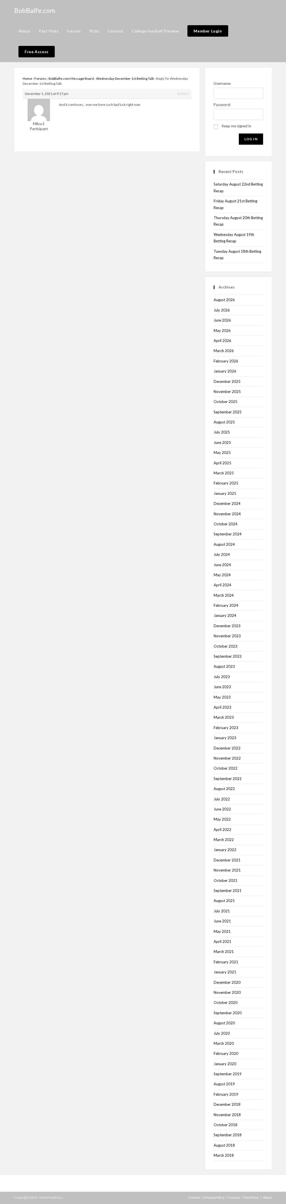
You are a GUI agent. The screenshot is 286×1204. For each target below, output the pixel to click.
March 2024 (224, 595)
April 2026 (222, 340)
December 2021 (227, 860)
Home (27, 78)
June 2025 (222, 442)
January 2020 (225, 1064)
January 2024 (225, 615)
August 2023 (224, 666)
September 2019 (228, 1074)
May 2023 (222, 697)
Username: (222, 83)
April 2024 (222, 585)
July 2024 (222, 554)
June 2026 (222, 320)
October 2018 (225, 1125)
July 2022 (222, 799)
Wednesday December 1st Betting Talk (125, 78)
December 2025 (227, 381)
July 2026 (222, 310)
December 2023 (227, 626)
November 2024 (227, 514)
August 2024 (224, 544)
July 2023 (222, 676)
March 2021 (224, 951)
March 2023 (224, 717)
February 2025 (226, 483)
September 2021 (228, 890)
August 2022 (224, 788)
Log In (251, 139)
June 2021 (222, 921)
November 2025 (227, 391)
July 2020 (222, 1033)
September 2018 (228, 1135)
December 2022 (227, 748)
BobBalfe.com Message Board (71, 78)
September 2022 (228, 778)
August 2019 (224, 1084)
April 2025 (222, 463)
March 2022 (224, 839)
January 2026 (225, 371)
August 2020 (224, 1023)
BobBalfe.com (34, 10)
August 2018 (224, 1145)
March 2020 (224, 1043)
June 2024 (222, 565)
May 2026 (222, 330)
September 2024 (228, 534)
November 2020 (227, 992)
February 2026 (226, 361)
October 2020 (225, 1002)
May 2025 (222, 452)
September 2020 (228, 1013)
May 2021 (222, 931)
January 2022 (225, 849)
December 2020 (227, 982)
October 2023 (225, 646)
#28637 (183, 94)
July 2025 (222, 432)
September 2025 (228, 412)
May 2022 (222, 819)
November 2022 (227, 758)
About (267, 1197)
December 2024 (227, 503)
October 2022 (225, 768)
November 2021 (227, 870)
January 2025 (225, 493)
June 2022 (222, 809)
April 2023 (222, 707)
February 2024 (226, 605)
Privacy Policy (214, 1197)
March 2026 (224, 350)
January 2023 (225, 737)
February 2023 (226, 727)
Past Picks (251, 1197)
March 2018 (224, 1155)
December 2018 (227, 1104)
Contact (194, 1197)
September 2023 (228, 656)
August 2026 (224, 300)
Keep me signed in (236, 126)
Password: (222, 104)
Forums (40, 78)
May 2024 (222, 575)
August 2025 (224, 422)
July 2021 (222, 911)
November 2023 (227, 636)
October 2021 (225, 880)
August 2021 (224, 900)
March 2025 (224, 473)
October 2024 (225, 524)
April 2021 (222, 941)
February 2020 (226, 1053)
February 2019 (226, 1094)
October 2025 (225, 401)
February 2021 (226, 962)
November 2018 (227, 1114)
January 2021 (225, 972)
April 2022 (222, 829)
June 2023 (222, 687)
